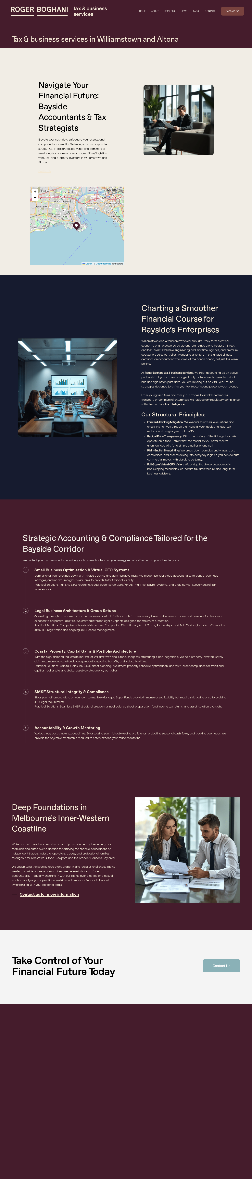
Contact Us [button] (44, 171)
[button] (76, 225)
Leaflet (88, 263)
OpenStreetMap (103, 263)
